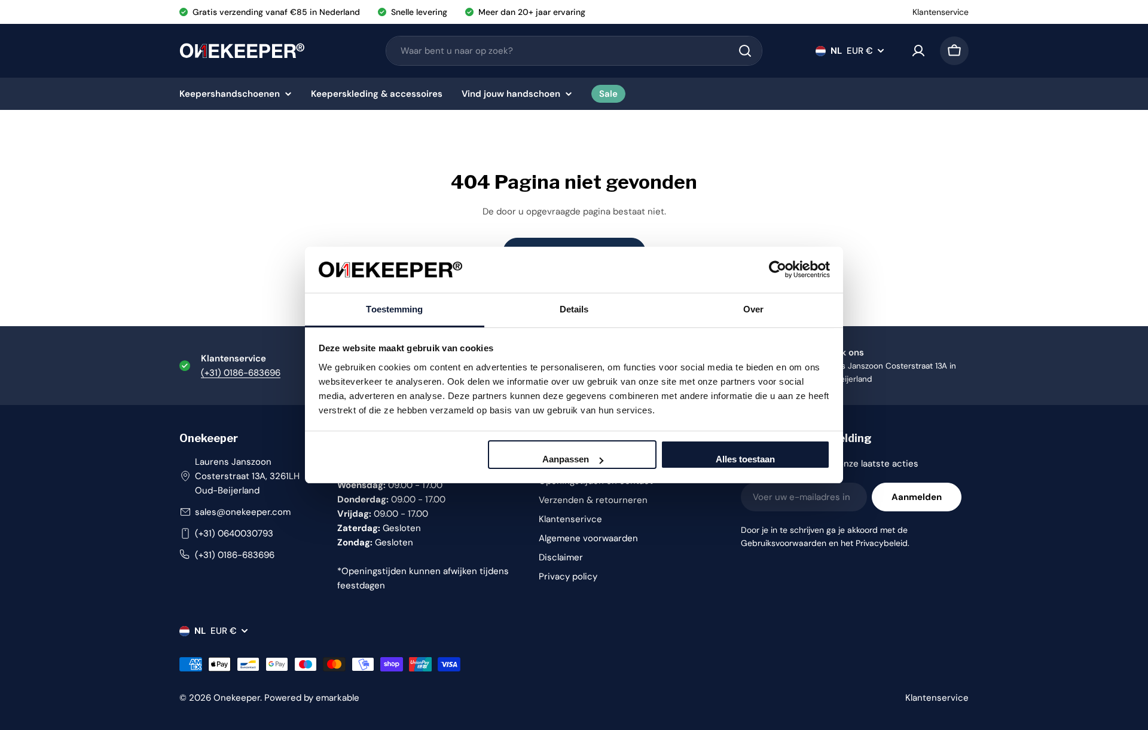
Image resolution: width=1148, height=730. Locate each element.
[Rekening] (918, 51)
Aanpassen (565, 459)
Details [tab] (574, 309)
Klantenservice (940, 12)
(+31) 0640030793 (234, 533)
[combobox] (574, 50)
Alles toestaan (745, 459)
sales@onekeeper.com (243, 512)
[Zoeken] (745, 51)
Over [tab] (753, 309)
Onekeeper (236, 698)
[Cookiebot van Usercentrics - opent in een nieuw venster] (777, 269)
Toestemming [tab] (394, 309)
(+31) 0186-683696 (240, 373)
